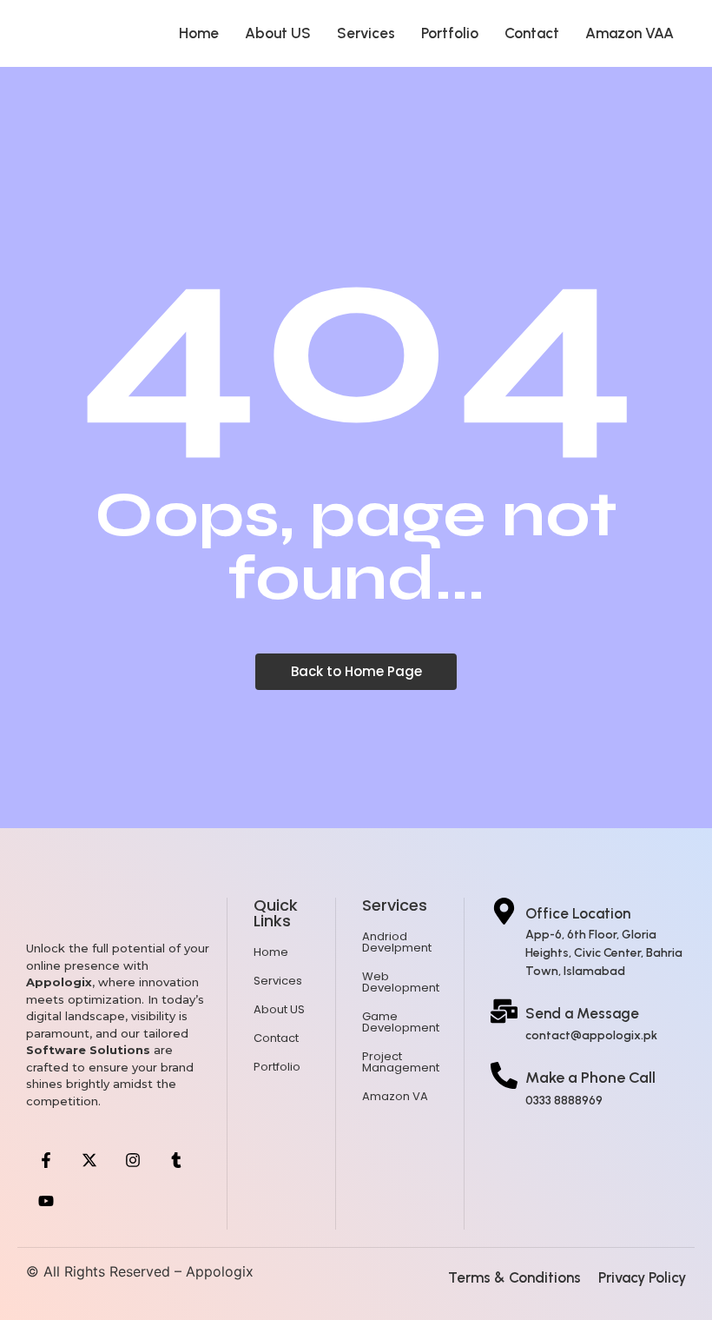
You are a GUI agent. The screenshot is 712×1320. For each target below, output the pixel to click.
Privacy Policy (642, 1277)
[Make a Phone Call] (504, 1077)
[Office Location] (504, 913)
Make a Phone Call (590, 1077)
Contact (531, 33)
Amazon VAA (629, 33)
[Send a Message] (504, 1013)
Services (366, 33)
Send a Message (582, 1013)
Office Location (577, 913)
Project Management (400, 1062)
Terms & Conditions (514, 1277)
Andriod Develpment (397, 942)
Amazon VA (395, 1096)
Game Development (400, 1022)
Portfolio (449, 33)
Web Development (400, 982)
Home (199, 33)
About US (278, 33)
